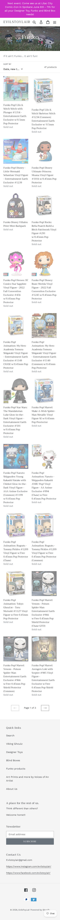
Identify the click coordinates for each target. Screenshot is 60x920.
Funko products (15, 768)
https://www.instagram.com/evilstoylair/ (28, 866)
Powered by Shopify (40, 910)
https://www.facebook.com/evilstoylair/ (28, 873)
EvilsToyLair (16, 22)
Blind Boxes (13, 760)
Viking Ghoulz (14, 743)
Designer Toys (14, 752)
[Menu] (54, 22)
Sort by (7, 64)
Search (10, 735)
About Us (11, 788)
